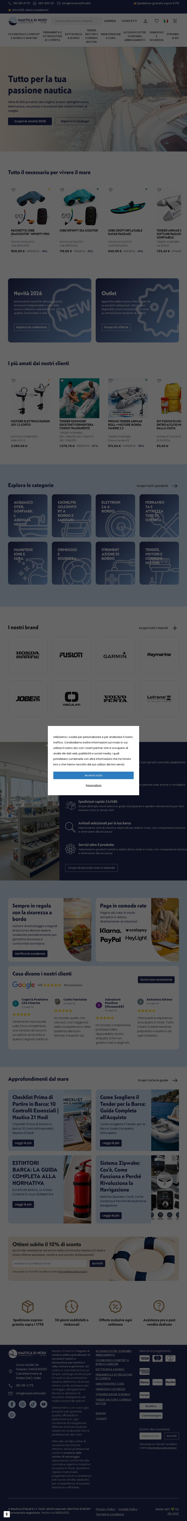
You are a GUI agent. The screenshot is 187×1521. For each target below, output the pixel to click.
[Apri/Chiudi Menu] (7, 1514)
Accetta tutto (93, 775)
